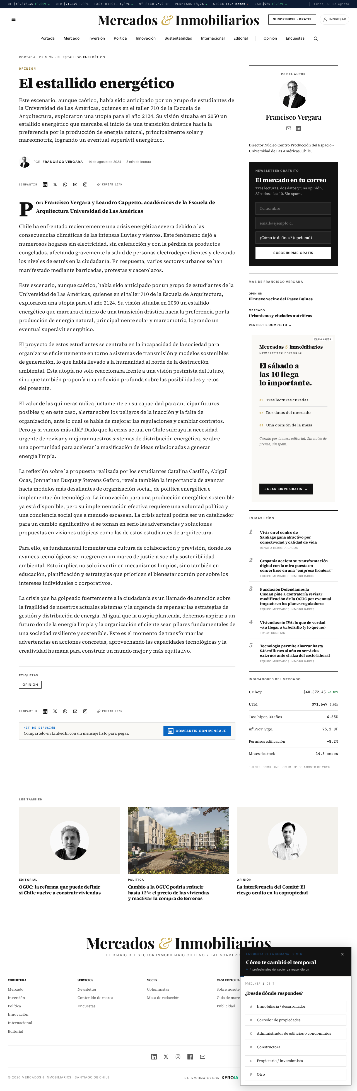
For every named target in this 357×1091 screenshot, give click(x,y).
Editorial (240, 38)
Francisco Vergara (63, 162)
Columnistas (158, 989)
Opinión (270, 38)
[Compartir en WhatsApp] (65, 184)
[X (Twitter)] (165, 1056)
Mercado (71, 38)
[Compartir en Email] (75, 184)
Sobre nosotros (230, 989)
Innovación (146, 38)
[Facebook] (190, 1056)
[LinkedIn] (298, 128)
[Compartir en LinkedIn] (45, 184)
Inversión (96, 38)
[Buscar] (315, 38)
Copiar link (112, 184)
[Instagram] (178, 1056)
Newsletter (87, 989)
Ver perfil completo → (270, 325)
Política (120, 38)
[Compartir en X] (55, 184)
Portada (47, 38)
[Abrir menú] (13, 19)
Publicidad (226, 1006)
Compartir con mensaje (201, 731)
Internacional (213, 38)
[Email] (288, 128)
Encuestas (295, 38)
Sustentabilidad (178, 38)
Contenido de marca (95, 997)
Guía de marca (229, 997)
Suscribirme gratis (293, 253)
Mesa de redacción (163, 997)
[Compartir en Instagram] (85, 184)
